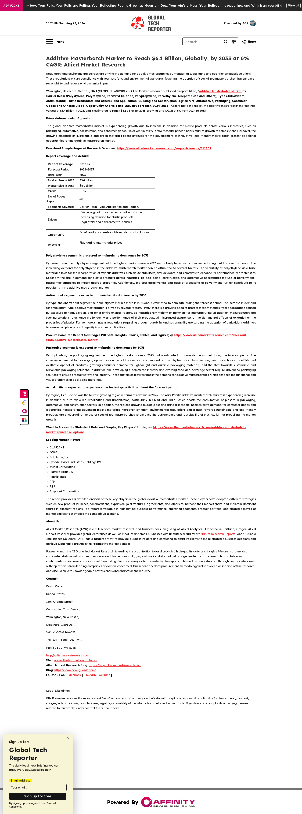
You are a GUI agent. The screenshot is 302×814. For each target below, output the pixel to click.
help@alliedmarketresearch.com (68, 655)
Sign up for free (37, 796)
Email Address (20, 780)
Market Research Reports (217, 534)
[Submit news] (24, 394)
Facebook (74, 675)
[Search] (225, 42)
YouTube (104, 675)
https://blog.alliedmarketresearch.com (115, 665)
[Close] (68, 738)
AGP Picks (11, 5)
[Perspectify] (24, 402)
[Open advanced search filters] (234, 42)
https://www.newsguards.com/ (75, 670)
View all (293, 5)
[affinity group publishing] (24, 411)
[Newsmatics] (24, 420)
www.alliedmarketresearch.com (75, 660)
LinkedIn (90, 675)
